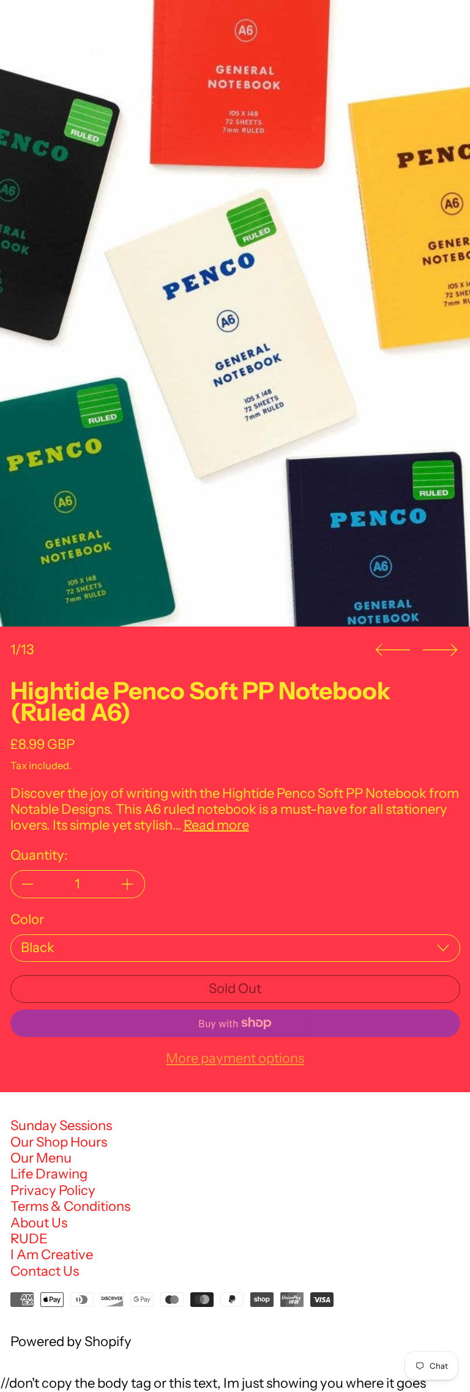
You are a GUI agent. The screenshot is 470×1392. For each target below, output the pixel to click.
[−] (27, 884)
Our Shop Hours (58, 1142)
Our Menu (41, 1158)
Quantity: (39, 855)
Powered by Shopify (71, 1341)
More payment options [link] (235, 1058)
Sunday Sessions (61, 1125)
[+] (128, 884)
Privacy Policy (52, 1190)
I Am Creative (51, 1254)
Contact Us (44, 1271)
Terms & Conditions (70, 1206)
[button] (235, 313)
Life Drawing (49, 1174)
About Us (38, 1223)
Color (27, 920)
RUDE (29, 1238)
